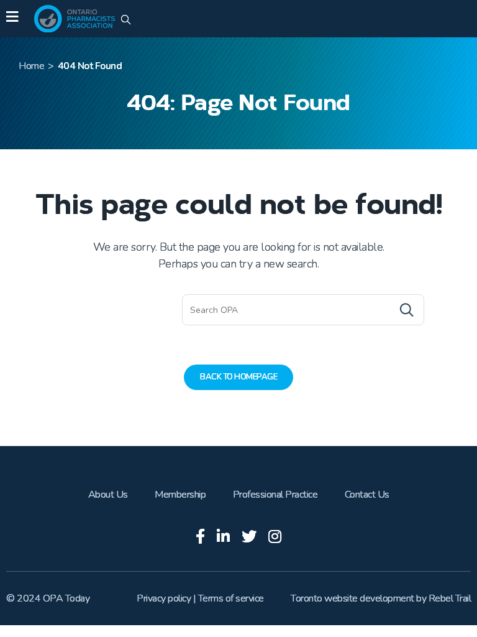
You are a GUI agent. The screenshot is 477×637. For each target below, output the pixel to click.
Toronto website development (352, 598)
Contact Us (367, 494)
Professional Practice (275, 494)
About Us (108, 494)
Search (382, 310)
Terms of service (231, 598)
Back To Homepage (238, 377)
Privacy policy (164, 598)
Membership (180, 494)
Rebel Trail (450, 598)
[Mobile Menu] (12, 18)
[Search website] (126, 20)
